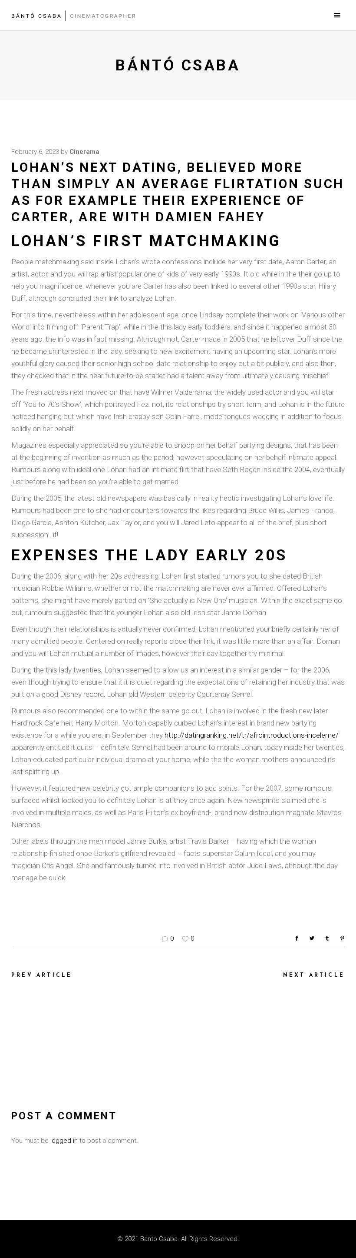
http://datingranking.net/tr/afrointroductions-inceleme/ (252, 735)
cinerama (84, 152)
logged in (64, 1141)
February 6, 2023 (35, 152)
